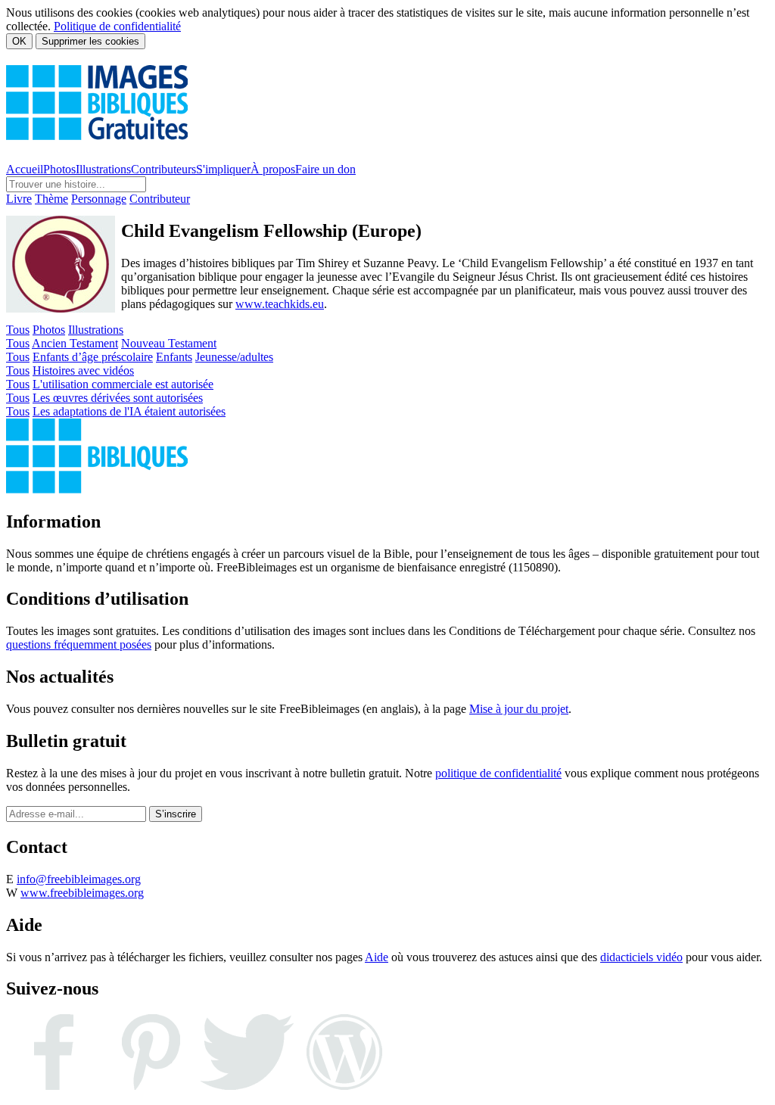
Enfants (174, 356)
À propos (273, 169)
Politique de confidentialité (117, 26)
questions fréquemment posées (78, 644)
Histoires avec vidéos (83, 370)
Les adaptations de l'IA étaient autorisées (129, 411)
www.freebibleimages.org (82, 892)
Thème (51, 198)
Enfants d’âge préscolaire (93, 356)
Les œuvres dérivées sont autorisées (118, 397)
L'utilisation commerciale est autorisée (123, 384)
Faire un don (325, 169)
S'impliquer (223, 169)
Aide (376, 957)
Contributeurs (163, 169)
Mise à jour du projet (518, 708)
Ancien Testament (75, 343)
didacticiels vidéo (641, 957)
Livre (19, 198)
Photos (59, 169)
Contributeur (159, 198)
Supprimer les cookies (90, 41)
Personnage (98, 198)
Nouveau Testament (168, 343)
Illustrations (103, 169)
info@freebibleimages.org (79, 879)
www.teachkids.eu (279, 303)
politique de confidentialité (498, 773)
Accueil (24, 169)
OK (19, 41)
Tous (18, 329)
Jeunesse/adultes (234, 356)
